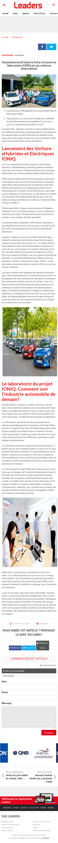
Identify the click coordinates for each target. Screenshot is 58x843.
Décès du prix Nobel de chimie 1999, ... (17, 775)
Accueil (5, 37)
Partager (42, 47)
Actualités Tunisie (7, 821)
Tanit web (46, 838)
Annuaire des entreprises (41, 821)
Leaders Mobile (7, 830)
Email (5, 692)
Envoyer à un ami (21, 623)
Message (7, 703)
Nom (4, 681)
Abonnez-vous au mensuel (41, 830)
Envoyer (49, 732)
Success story (34, 807)
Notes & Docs (39, 13)
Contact (35, 827)
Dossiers (16, 807)
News (15, 13)
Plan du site (37, 824)
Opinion (25, 13)
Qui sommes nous (8, 827)
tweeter (51, 47)
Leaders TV (24, 807)
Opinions (43, 807)
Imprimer (43, 623)
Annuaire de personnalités (10, 824)
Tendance (51, 807)
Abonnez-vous (43, 645)
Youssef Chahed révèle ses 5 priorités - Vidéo (40, 777)
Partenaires (17, 37)
